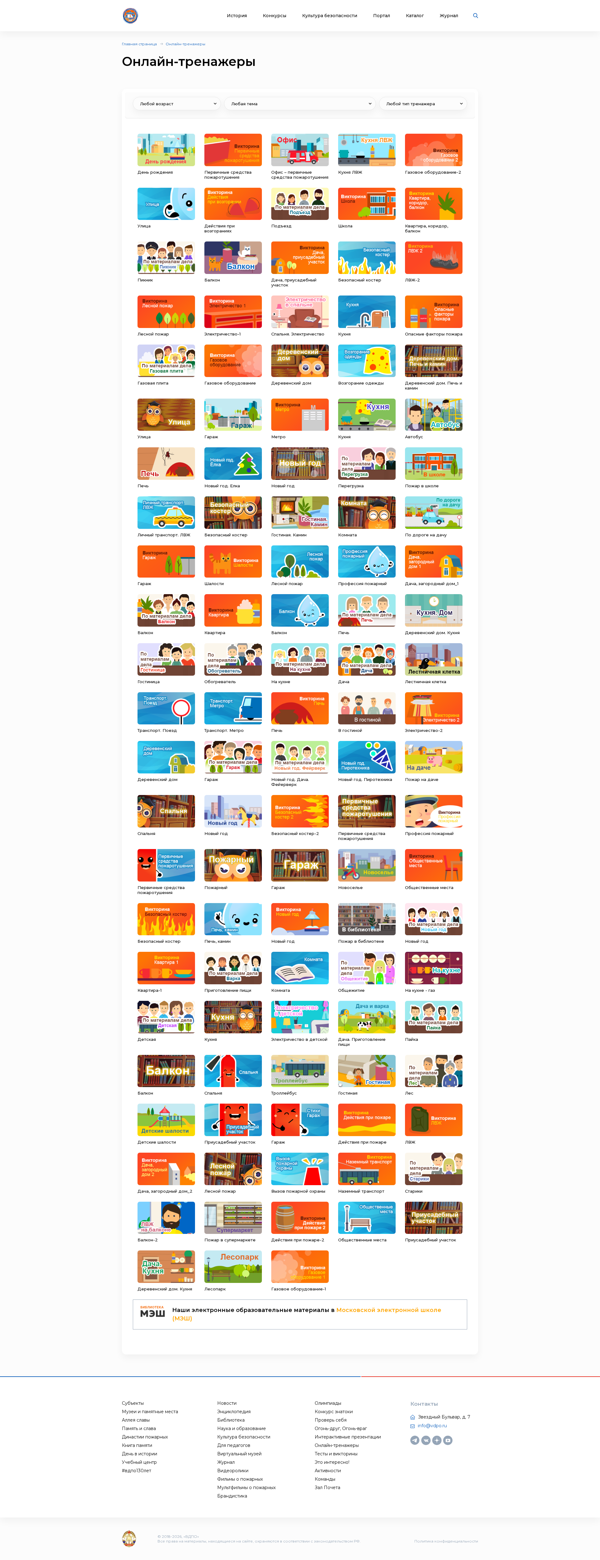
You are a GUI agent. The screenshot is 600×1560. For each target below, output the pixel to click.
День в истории (139, 1454)
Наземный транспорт (361, 1191)
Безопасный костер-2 (295, 833)
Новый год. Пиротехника (365, 779)
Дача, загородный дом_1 (431, 583)
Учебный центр (139, 1462)
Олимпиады (328, 1403)
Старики (413, 1191)
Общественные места (429, 887)
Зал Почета (327, 1487)
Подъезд (281, 225)
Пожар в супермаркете (230, 1239)
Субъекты (133, 1403)
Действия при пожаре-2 (297, 1239)
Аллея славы (136, 1420)
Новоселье (350, 887)
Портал (381, 15)
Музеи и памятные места (150, 1411)
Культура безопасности (329, 15)
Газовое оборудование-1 (298, 1288)
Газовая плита (153, 382)
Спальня (146, 833)
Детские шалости (157, 1142)
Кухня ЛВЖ (350, 172)
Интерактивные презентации (348, 1437)
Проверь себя (331, 1420)
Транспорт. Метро (224, 730)
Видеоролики (232, 1470)
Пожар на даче (421, 779)
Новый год (283, 485)
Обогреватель (220, 681)
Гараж (211, 436)
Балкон (212, 279)
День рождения (155, 172)
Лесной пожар (153, 333)
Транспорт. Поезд (157, 730)
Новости (227, 1403)
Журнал (449, 15)
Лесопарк (215, 1288)
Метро (278, 436)
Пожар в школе (422, 485)
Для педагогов (233, 1445)
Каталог (415, 15)
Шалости (214, 583)
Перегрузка (351, 485)
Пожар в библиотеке (361, 941)
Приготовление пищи (227, 990)
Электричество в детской (299, 1039)
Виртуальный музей (239, 1454)
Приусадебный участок (229, 1142)
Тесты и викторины (336, 1454)
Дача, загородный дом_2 (165, 1191)
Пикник (145, 279)
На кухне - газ (420, 990)
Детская (147, 1039)
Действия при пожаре (362, 1142)
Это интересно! (332, 1462)
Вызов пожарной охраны (298, 1191)
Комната (347, 534)
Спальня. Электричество (297, 333)
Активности (328, 1470)
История (237, 15)
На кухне (280, 681)
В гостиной (350, 730)
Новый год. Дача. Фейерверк (290, 782)
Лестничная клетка (425, 681)
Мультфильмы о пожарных (246, 1487)
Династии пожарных (145, 1437)
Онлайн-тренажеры (185, 44)
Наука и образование (241, 1428)
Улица (144, 225)
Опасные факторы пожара (433, 333)
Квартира (214, 632)
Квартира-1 (150, 990)
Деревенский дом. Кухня (432, 632)
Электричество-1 (222, 333)
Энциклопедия (234, 1411)
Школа (345, 225)
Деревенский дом (291, 382)
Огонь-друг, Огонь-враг (341, 1428)
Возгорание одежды (361, 382)
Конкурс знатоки (334, 1411)
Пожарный (216, 887)
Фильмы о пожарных (240, 1479)
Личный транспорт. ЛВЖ (164, 534)
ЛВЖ (410, 1142)
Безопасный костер (359, 279)
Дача (343, 681)
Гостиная (348, 1093)
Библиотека (231, 1420)
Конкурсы (274, 15)
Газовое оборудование (230, 382)
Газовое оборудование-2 (433, 172)
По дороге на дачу (426, 534)
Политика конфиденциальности (446, 1541)
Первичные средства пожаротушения (228, 175)
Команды (325, 1479)
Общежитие (351, 990)
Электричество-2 (424, 730)
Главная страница (139, 44)
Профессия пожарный (362, 583)
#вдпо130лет (136, 1470)
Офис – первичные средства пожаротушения (299, 175)
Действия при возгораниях (219, 228)
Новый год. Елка (222, 485)
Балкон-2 (148, 1239)
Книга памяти (137, 1445)
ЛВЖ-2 (412, 279)
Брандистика (232, 1496)
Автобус (414, 436)
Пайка (411, 1039)
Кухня (344, 333)
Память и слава (139, 1428)
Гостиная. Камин (289, 534)
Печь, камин (217, 941)
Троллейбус (284, 1093)
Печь (143, 485)
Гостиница (149, 681)
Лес (409, 1093)
